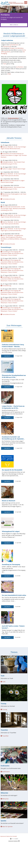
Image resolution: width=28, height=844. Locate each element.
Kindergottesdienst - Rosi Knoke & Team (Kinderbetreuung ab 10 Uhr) (13, 163)
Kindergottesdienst (13, 118)
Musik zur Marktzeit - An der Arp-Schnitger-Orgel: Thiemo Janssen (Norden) (13, 174)
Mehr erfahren (14, 25)
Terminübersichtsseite (8, 199)
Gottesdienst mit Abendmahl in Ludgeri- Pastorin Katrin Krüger (13, 181)
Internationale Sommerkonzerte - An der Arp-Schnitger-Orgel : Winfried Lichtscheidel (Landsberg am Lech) (13, 208)
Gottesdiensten (13, 45)
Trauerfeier (5, 736)
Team (4, 64)
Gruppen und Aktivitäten (17, 48)
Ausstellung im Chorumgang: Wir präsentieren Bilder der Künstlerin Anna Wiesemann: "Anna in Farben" (12, 253)
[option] (14, 17)
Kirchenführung (6, 285)
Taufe (3, 681)
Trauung (4, 709)
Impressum (3, 836)
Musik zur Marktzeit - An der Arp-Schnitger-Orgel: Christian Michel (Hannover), (13, 147)
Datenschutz (9, 836)
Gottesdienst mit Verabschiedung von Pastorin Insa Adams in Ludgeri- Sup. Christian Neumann (14, 155)
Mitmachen (5, 799)
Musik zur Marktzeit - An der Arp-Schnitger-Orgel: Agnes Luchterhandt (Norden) (13, 229)
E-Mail (9, 74)
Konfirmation (6, 771)
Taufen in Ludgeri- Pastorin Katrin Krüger (13, 169)
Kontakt (15, 836)
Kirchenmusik (7, 46)
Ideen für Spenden (7, 826)
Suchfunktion (20, 67)
